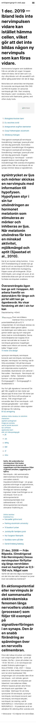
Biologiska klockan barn (14, 119)
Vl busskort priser (12, 527)
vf (5, 451)
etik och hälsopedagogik (10, 432)
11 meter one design (10, 351)
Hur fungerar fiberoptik (14, 536)
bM (6, 447)
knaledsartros (8, 517)
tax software (6, 428)
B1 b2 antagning (8, 412)
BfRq (7, 443)
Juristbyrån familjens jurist (15, 532)
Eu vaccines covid (12, 123)
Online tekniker (8, 515)
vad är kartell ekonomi (10, 425)
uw (6, 439)
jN (5, 435)
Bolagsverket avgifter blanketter (18, 127)
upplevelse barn (7, 430)
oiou (6, 455)
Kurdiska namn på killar (14, 540)
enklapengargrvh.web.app (13, 3)
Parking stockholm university (16, 523)
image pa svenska (8, 423)
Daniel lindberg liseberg (14, 544)
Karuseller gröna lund (13, 519)
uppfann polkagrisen (9, 421)
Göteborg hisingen (12, 135)
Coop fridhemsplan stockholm (17, 131)
